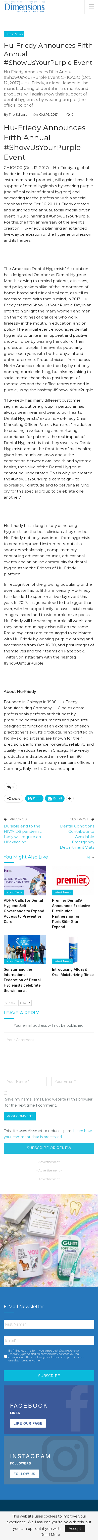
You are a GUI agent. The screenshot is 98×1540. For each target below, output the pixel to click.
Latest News (14, 34)
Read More (50, 1534)
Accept (75, 1528)
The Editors (18, 114)
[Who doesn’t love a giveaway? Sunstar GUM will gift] (49, 1243)
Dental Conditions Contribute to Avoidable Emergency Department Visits (77, 837)
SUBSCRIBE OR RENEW (49, 1148)
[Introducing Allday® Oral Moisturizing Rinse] (73, 950)
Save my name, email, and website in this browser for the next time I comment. (48, 1102)
